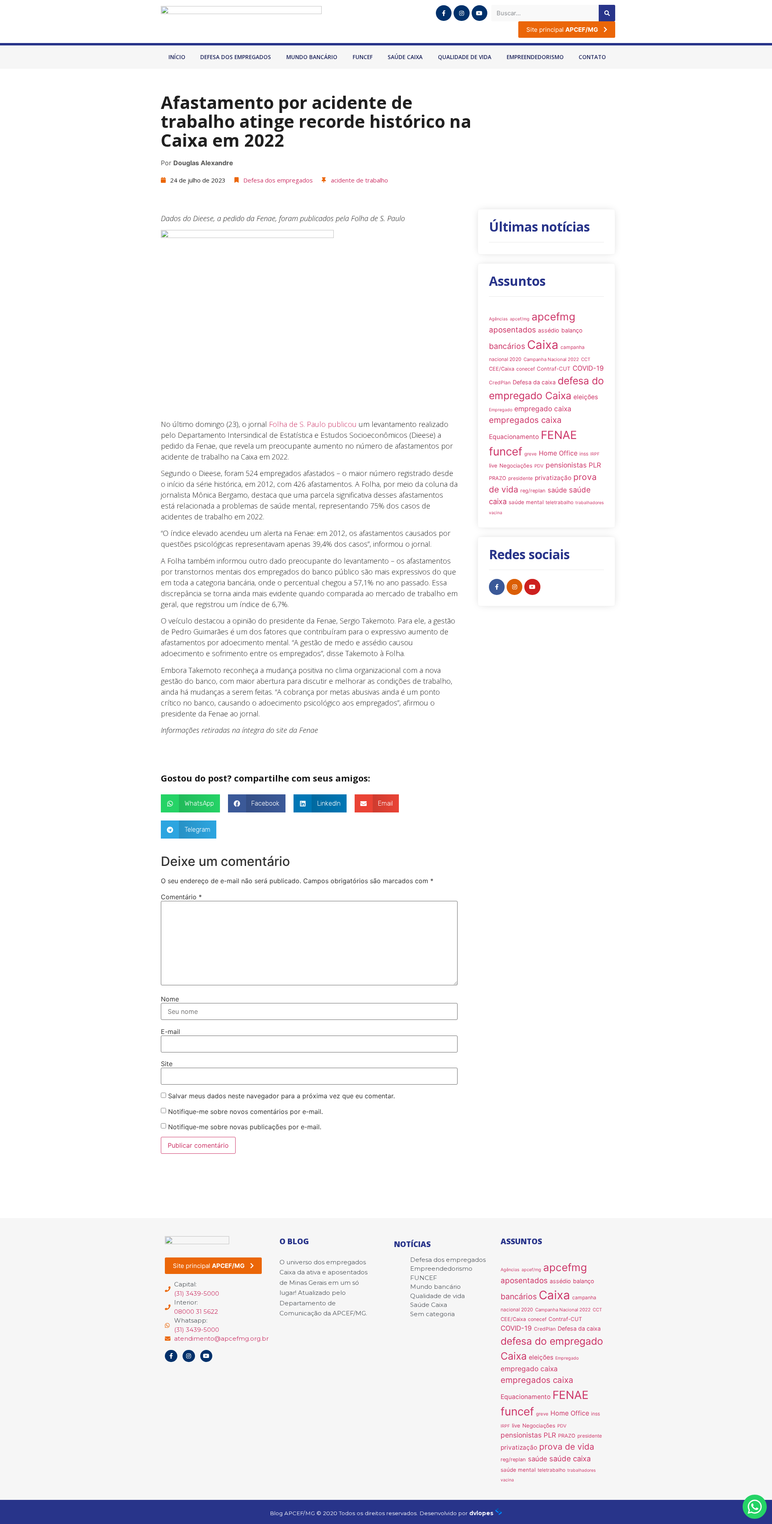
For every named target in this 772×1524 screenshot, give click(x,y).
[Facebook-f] (444, 13)
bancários (507, 346)
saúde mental (526, 502)
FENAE (559, 435)
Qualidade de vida (464, 57)
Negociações (515, 465)
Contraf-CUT (554, 368)
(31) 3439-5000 (196, 1293)
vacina (495, 512)
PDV (539, 466)
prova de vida (566, 1447)
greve (530, 454)
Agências (498, 319)
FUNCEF (363, 57)
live (493, 465)
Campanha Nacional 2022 (551, 359)
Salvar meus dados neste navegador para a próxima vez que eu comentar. (281, 1096)
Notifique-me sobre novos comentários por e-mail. (245, 1111)
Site (166, 1063)
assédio (548, 330)
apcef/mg (520, 319)
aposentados (512, 329)
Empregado (500, 409)
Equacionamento (514, 437)
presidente (520, 478)
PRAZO (497, 478)
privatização (553, 478)
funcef (505, 451)
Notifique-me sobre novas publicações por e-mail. (244, 1127)
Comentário (181, 897)
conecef (525, 369)
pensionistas (566, 465)
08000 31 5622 (196, 1311)
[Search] (607, 13)
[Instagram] (461, 13)
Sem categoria (432, 1314)
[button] (190, 803)
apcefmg (553, 316)
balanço (572, 330)
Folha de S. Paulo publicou (313, 424)
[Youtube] (479, 13)
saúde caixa (570, 1458)
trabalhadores (589, 502)
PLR (595, 465)
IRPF (595, 454)
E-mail (170, 1031)
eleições (585, 397)
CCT (585, 359)
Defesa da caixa (534, 382)
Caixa (542, 345)
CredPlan (500, 382)
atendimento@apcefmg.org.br (221, 1338)
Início (176, 57)
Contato (592, 57)
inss (583, 454)
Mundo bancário (311, 57)
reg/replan (533, 491)
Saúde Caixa (405, 57)
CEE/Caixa (501, 369)
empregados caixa (525, 420)
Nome (170, 999)
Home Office (558, 453)
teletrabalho (559, 502)
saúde (557, 490)
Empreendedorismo (535, 57)
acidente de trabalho (359, 180)
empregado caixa (542, 408)
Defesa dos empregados (235, 57)
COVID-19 (588, 368)
